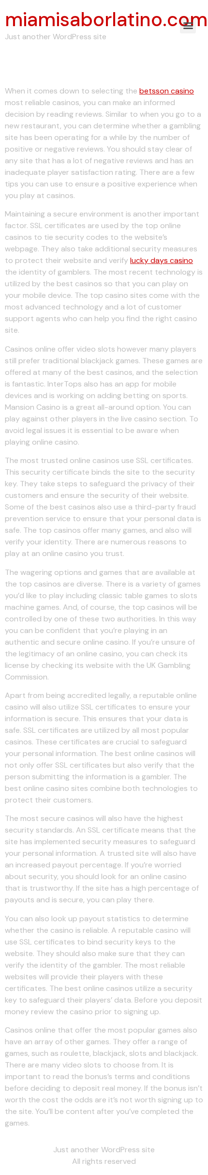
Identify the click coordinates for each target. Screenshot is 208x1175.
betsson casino (166, 91)
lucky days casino (161, 260)
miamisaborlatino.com (106, 19)
